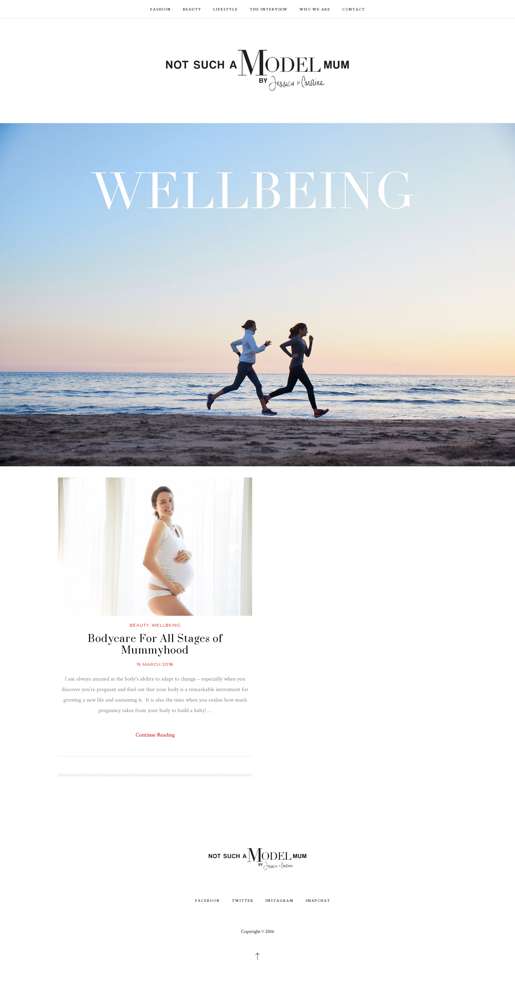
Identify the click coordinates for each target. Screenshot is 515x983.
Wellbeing (166, 625)
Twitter (243, 900)
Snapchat (317, 900)
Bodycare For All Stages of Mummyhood (155, 644)
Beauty (192, 9)
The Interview (269, 9)
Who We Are (315, 9)
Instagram (280, 900)
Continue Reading (155, 735)
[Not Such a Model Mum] (258, 70)
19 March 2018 (155, 664)
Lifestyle (225, 9)
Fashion (160, 9)
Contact (353, 9)
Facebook (207, 900)
